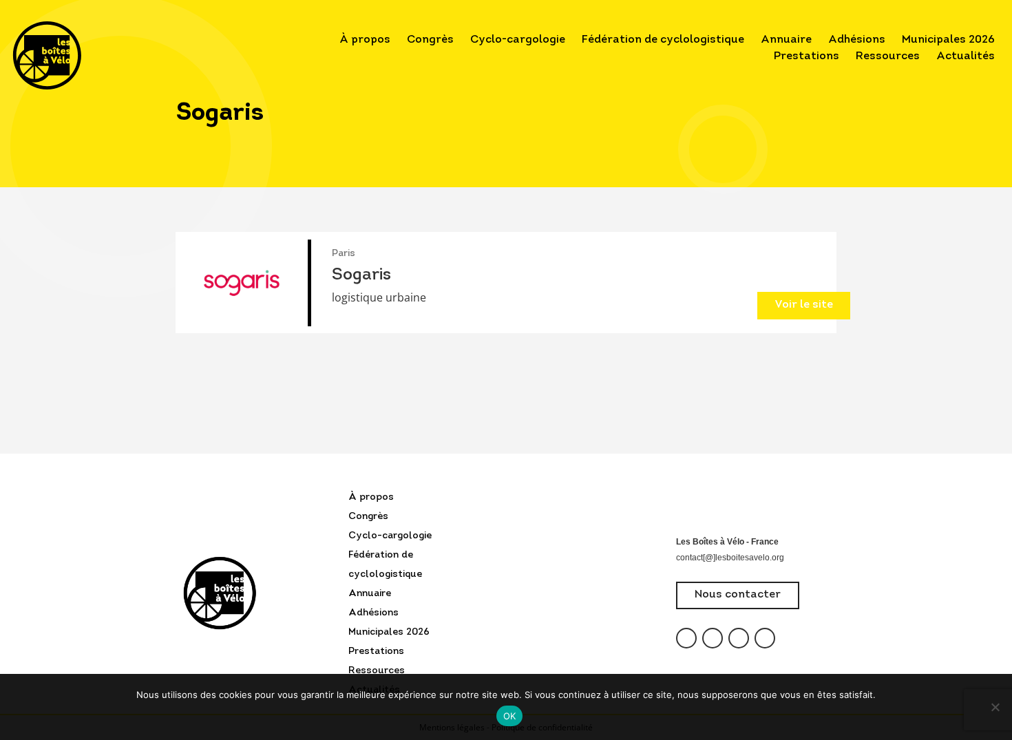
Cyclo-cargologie (517, 39)
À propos (364, 39)
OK (509, 715)
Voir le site (803, 304)
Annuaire (786, 39)
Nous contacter (738, 594)
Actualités (965, 56)
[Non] (995, 707)
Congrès (430, 39)
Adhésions (856, 39)
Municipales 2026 (948, 39)
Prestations (806, 56)
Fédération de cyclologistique (663, 39)
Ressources (888, 56)
